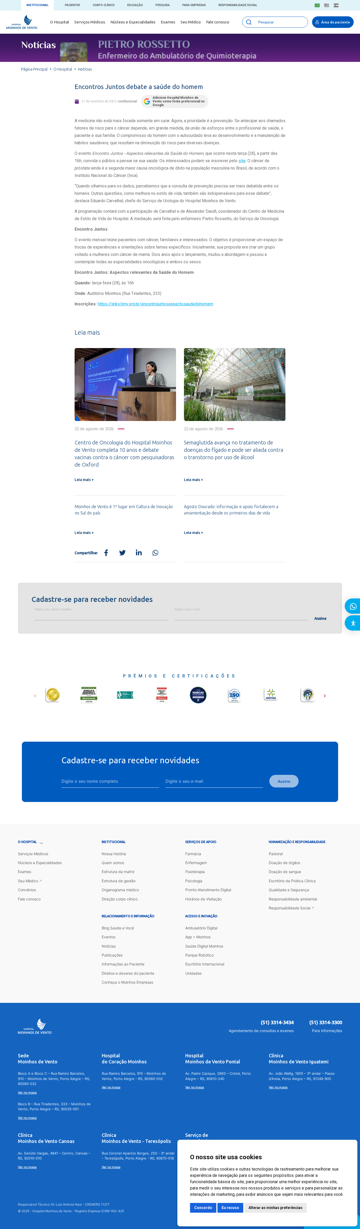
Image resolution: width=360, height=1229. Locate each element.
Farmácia (193, 853)
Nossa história (114, 853)
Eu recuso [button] (230, 1208)
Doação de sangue (285, 871)
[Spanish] (336, 5)
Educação (135, 5)
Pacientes (72, 5)
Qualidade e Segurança (289, 890)
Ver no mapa (27, 1092)
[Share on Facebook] (106, 553)
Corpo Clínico (104, 5)
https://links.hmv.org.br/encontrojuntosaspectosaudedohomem (155, 303)
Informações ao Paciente (123, 964)
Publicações (112, 955)
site (242, 160)
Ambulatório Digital (201, 928)
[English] (326, 5)
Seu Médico (191, 22)
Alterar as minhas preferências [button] (276, 1208)
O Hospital (59, 22)
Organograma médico (120, 890)
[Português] (317, 5)
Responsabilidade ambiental (293, 899)
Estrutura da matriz (118, 871)
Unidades (193, 973)
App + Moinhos (198, 937)
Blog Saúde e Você (118, 928)
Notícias (109, 946)
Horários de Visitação (203, 899)
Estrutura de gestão (118, 881)
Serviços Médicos (89, 22)
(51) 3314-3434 (277, 1022)
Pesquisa (162, 5)
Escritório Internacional (204, 964)
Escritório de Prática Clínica (292, 881)
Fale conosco (217, 22)
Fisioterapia (195, 871)
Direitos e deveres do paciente (128, 973)
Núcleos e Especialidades (132, 22)
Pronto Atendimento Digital (208, 890)
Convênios (27, 890)
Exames (168, 22)
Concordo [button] (203, 1208)
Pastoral (276, 853)
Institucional (37, 5)
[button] (35, 694)
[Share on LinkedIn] (139, 553)
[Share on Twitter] (122, 553)
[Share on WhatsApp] (155, 553)
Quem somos (113, 862)
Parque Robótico (199, 955)
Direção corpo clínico (120, 899)
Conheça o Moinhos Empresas (127, 982)
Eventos (108, 937)
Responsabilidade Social (237, 5)
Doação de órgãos (284, 862)
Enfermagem (196, 862)
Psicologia (193, 881)
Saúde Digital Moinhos (204, 946)
